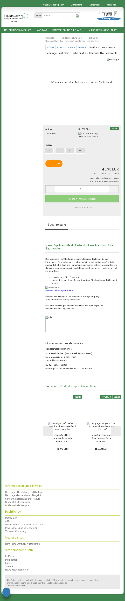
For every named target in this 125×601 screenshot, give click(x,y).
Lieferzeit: (50, 133)
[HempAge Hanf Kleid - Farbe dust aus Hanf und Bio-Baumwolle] (82, 82)
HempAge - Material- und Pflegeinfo (23, 495)
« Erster (50, 47)
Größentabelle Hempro (17, 505)
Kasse (8, 563)
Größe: (49, 145)
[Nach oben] (116, 596)
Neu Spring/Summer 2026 (17, 30)
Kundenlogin (95, 5)
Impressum (11, 518)
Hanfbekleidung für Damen (67, 30)
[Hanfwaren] (17, 17)
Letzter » (82, 47)
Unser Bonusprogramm (53, 5)
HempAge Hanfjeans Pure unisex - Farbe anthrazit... (101, 438)
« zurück (61, 47)
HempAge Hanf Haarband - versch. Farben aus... (62, 438)
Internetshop (12, 583)
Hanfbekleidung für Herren (102, 30)
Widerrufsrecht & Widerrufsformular (24, 524)
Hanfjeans (42, 30)
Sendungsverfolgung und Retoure (22, 499)
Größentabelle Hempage (18, 502)
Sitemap (9, 566)
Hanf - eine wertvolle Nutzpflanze (22, 544)
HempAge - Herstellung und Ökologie (24, 492)
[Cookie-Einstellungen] (6, 593)
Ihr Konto (9, 556)
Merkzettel (111, 5)
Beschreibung (57, 224)
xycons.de (62, 583)
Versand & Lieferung (15, 531)
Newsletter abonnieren (17, 569)
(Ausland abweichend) (88, 137)
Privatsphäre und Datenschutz (21, 528)
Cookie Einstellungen (16, 586)
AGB (7, 521)
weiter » (71, 47)
